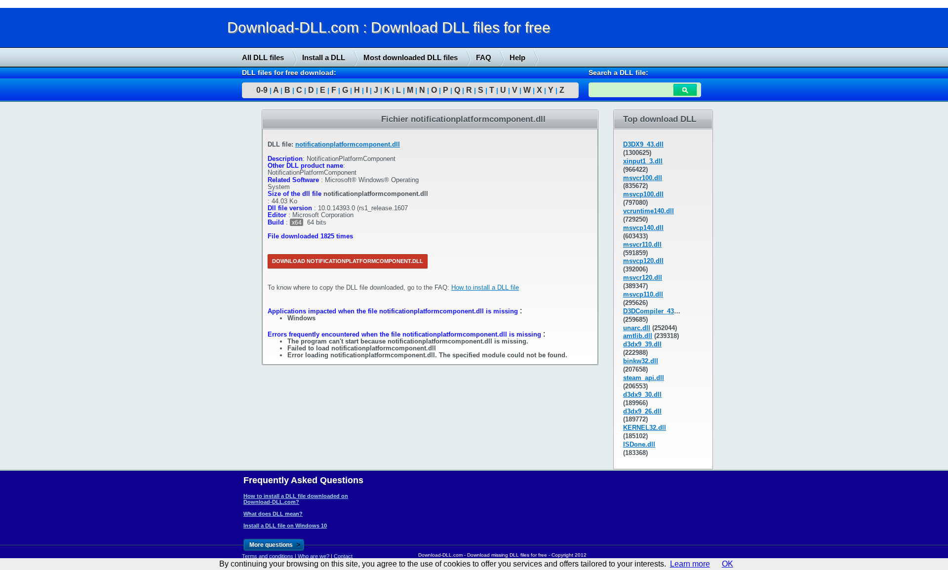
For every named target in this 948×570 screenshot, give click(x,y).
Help (517, 57)
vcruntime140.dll (648, 211)
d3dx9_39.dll (642, 344)
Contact (343, 556)
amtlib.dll (637, 336)
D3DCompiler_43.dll (653, 311)
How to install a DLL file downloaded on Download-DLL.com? (295, 499)
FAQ (483, 57)
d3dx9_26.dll (642, 411)
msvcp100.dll (643, 194)
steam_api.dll (643, 377)
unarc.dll (636, 328)
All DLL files (263, 57)
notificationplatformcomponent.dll (347, 144)
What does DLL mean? (273, 514)
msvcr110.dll (642, 244)
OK (727, 564)
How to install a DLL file (485, 287)
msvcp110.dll (643, 294)
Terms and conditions (267, 556)
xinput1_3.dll (643, 161)
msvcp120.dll (643, 261)
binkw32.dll (640, 361)
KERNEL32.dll (644, 427)
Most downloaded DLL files (410, 57)
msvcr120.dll (642, 277)
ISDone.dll (639, 444)
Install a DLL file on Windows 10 (285, 526)
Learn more (690, 564)
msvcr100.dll (642, 178)
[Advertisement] (74, 260)
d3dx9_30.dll (642, 394)
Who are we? (313, 556)
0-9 (262, 90)
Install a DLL (323, 57)
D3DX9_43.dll (643, 144)
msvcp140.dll (643, 227)
